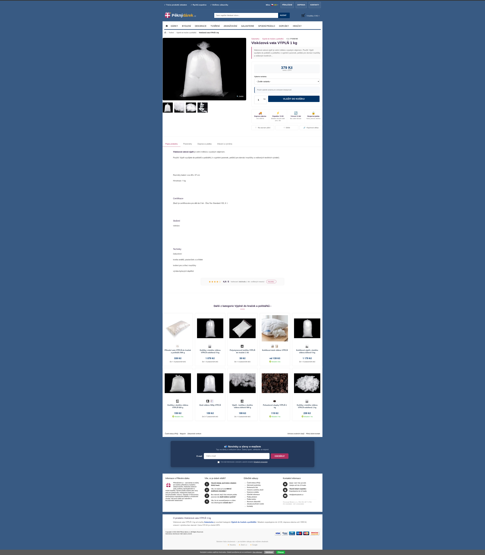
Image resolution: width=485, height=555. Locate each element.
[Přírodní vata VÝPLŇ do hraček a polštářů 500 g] (178, 328)
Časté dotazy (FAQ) (171, 434)
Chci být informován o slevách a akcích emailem (244, 462)
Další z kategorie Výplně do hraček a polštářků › (242, 306)
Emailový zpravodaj (261, 462)
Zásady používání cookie (255, 504)
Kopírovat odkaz (311, 127)
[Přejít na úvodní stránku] (165, 33)
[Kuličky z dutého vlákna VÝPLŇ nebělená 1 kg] (307, 383)
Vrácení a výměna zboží (255, 490)
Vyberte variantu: (260, 77)
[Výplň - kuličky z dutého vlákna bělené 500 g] (242, 383)
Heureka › (271, 281)
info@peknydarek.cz (296, 495)
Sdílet (287, 127)
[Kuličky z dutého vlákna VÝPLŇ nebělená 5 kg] (210, 328)
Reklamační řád (252, 487)
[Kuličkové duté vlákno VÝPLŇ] (275, 328)
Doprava (301, 5)
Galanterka (255, 39)
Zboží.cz (243, 545)
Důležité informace (253, 494)
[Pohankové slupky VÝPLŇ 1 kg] (275, 383)
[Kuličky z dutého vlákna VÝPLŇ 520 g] (178, 383)
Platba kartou (251, 499)
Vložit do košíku (294, 99)
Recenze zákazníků (253, 501)
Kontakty (314, 5)
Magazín (183, 434)
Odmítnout (269, 552)
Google (253, 545)
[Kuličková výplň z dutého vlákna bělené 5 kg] (307, 328)
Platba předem (252, 497)
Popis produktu (171, 143)
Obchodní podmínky (254, 485)
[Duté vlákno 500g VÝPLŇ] (210, 383)
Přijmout (281, 552)
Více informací (257, 552)
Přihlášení (287, 5)
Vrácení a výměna (224, 143)
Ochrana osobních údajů (295, 434)
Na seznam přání (262, 127)
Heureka (232, 545)
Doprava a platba (205, 143)
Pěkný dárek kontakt (313, 434)
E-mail (199, 456)
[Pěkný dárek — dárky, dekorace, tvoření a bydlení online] (182, 15)
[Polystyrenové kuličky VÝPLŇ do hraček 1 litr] (242, 328)
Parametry (187, 143)
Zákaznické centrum (194, 434)
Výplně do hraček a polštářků (273, 39)
